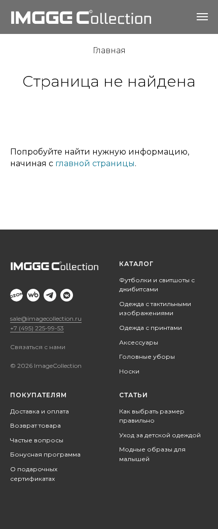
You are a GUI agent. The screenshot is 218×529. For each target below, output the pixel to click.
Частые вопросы (36, 440)
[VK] (66, 295)
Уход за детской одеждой (160, 435)
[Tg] (50, 295)
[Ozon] (16, 295)
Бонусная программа (45, 454)
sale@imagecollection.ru (46, 318)
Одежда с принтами (150, 327)
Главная (109, 50)
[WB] (33, 295)
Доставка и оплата (39, 411)
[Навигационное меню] (202, 16)
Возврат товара (35, 425)
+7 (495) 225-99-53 (37, 328)
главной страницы (95, 163)
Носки (129, 371)
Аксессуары (138, 342)
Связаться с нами (37, 347)
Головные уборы (147, 356)
